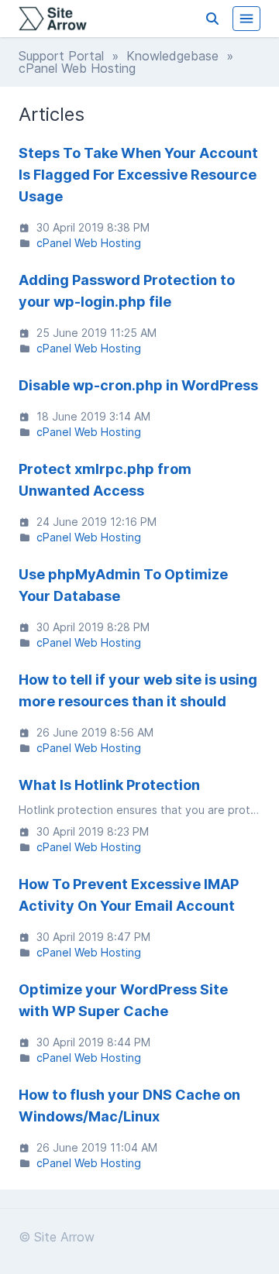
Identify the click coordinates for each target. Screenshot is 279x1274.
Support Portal (61, 56)
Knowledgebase (172, 56)
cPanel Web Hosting (88, 242)
